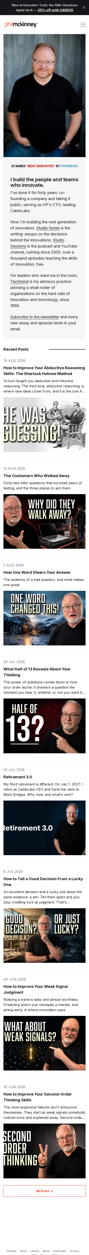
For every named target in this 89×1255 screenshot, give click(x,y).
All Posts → (44, 1191)
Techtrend (19, 281)
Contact (11, 1251)
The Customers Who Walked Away (36, 475)
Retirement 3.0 (17, 777)
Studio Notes (48, 228)
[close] (83, 7)
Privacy (74, 1251)
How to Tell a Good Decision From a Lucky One (43, 882)
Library (35, 1251)
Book (46, 1251)
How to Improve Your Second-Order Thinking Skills (37, 1097)
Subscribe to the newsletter (34, 317)
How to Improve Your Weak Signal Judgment (35, 989)
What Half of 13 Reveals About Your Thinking (37, 672)
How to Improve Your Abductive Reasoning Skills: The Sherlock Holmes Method (44, 371)
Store (23, 1251)
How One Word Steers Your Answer (37, 572)
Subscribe (59, 1251)
